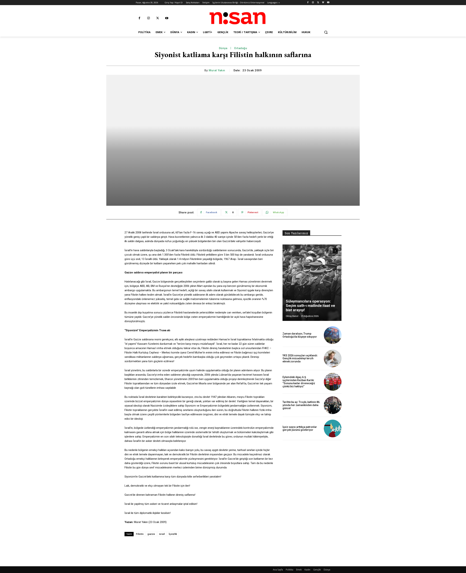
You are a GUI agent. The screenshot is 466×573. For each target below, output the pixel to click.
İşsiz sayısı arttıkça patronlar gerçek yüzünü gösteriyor (300, 428)
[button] (325, 32)
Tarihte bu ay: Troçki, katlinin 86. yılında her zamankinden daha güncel (301, 405)
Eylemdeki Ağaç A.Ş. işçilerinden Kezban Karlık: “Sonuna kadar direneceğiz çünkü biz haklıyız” (299, 382)
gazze (151, 534)
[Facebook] (308, 3)
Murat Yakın (217, 70)
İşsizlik (173, 534)
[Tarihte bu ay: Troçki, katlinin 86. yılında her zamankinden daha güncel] (332, 405)
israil (162, 534)
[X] (318, 3)
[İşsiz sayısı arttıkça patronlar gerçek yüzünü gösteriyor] (332, 428)
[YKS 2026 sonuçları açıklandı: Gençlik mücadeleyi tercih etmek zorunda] (332, 358)
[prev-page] (328, 251)
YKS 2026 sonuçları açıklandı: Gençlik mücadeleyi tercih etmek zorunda (300, 358)
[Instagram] (313, 3)
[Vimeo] (323, 3)
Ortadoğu (240, 48)
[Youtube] (328, 3)
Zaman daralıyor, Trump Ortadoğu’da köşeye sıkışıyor (300, 335)
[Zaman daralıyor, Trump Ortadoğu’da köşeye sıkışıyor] (332, 335)
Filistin (139, 534)
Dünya (223, 48)
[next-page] (335, 251)
